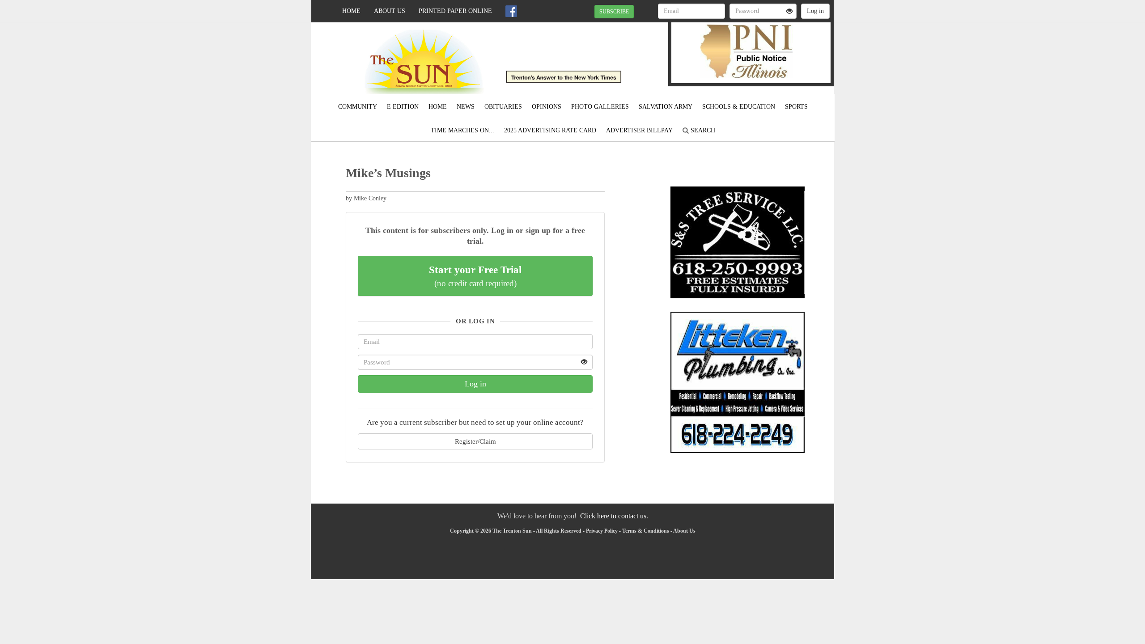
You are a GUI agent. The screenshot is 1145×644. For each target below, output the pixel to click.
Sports (796, 106)
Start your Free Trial (475, 276)
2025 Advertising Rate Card (550, 130)
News (466, 106)
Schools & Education (738, 106)
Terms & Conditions (645, 531)
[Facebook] (511, 11)
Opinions (546, 106)
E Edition (403, 106)
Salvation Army (665, 106)
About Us (389, 11)
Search (702, 130)
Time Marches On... (462, 130)
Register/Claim (475, 441)
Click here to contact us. (614, 516)
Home (351, 11)
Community (357, 106)
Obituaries (503, 106)
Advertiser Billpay (639, 130)
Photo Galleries (600, 106)
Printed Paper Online (455, 11)
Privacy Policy (602, 531)
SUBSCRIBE (614, 11)
